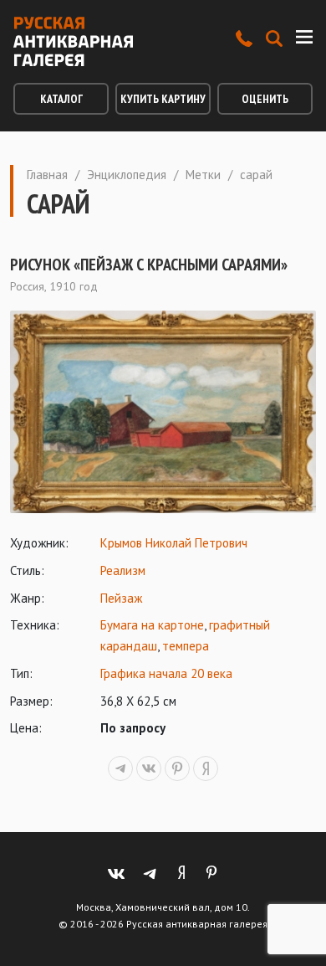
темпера (185, 646)
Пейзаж (121, 598)
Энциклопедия (126, 174)
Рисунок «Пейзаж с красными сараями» (149, 264)
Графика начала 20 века (166, 673)
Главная (47, 174)
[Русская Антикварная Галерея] (73, 41)
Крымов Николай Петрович (173, 543)
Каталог (61, 98)
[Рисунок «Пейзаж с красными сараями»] (163, 412)
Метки (203, 174)
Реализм (122, 570)
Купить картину (163, 98)
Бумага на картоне (152, 625)
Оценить (265, 98)
